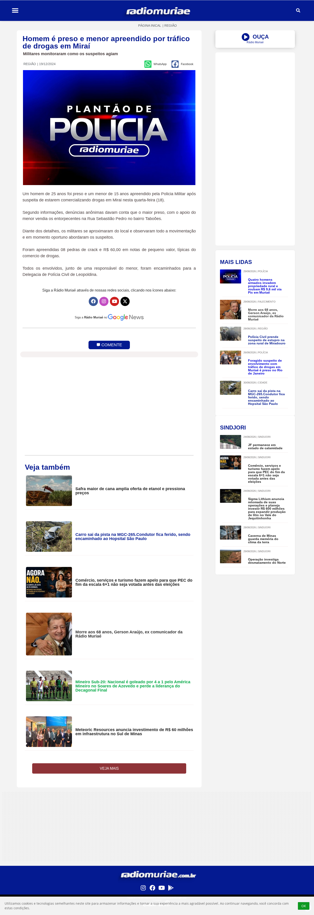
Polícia (263, 271)
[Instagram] (103, 301)
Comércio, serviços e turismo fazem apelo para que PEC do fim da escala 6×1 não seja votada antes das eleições (133, 582)
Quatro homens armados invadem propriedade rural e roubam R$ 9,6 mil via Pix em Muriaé (265, 286)
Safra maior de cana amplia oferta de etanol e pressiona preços (130, 490)
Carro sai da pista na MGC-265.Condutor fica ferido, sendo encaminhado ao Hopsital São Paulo (132, 536)
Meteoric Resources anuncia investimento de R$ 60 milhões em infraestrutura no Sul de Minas (134, 731)
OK (303, 906)
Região (170, 25)
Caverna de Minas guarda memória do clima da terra (263, 539)
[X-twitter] (125, 301)
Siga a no (91, 317)
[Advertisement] (255, 84)
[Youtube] (114, 301)
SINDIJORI (264, 436)
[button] (15, 11)
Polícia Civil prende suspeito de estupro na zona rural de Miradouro (266, 340)
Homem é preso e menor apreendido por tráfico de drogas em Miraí (106, 42)
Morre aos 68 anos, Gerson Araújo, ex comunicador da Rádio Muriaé (129, 634)
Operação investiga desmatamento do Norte (267, 561)
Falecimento (267, 301)
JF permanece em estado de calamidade (265, 446)
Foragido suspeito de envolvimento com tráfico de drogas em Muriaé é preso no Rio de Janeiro (265, 367)
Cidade (262, 382)
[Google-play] (170, 887)
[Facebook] (93, 301)
